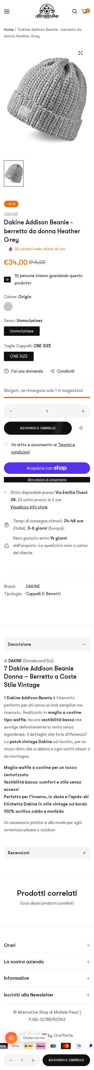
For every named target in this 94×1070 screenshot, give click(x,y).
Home (9, 29)
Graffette (63, 1035)
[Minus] (10, 411)
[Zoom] (80, 53)
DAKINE (11, 214)
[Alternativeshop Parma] (47, 11)
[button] (80, 428)
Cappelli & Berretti (43, 593)
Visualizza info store (29, 507)
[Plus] (83, 411)
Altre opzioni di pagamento (47, 479)
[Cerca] (74, 11)
